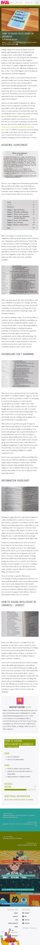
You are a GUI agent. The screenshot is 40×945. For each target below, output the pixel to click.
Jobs (16, 920)
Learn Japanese (13, 923)
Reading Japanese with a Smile (27, 845)
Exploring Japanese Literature (12, 838)
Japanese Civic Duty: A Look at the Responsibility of (20, 825)
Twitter (26, 920)
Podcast (28, 2)
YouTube (26, 923)
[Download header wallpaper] (17, 44)
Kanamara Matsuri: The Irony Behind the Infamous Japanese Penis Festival (19, 816)
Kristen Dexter (31, 42)
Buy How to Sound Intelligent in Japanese (20, 800)
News (16, 927)
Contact (15, 916)
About (16, 913)
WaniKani (15, 936)
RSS (25, 916)
